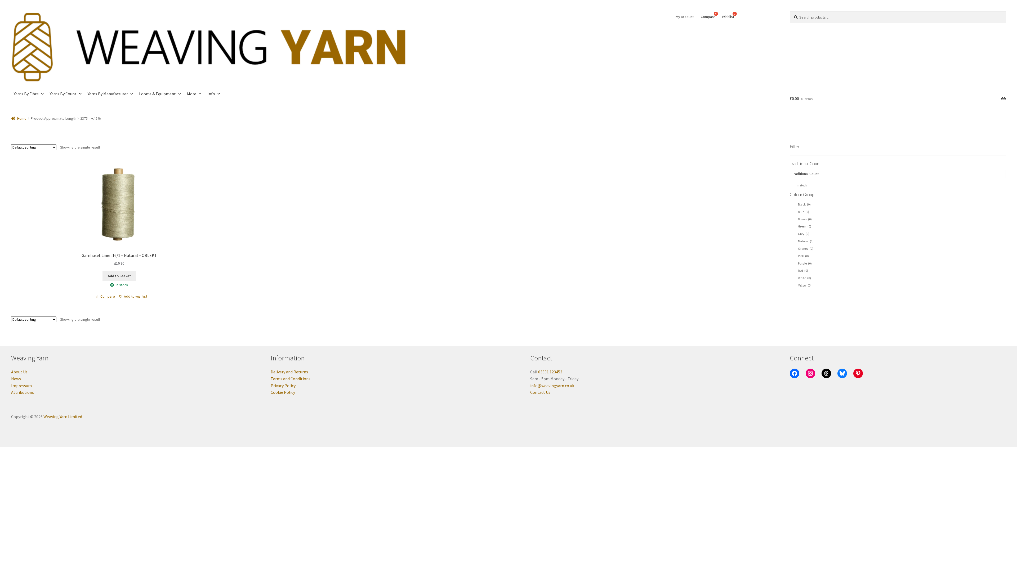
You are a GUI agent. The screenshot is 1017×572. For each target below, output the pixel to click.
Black (804, 204)
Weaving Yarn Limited (62, 416)
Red (803, 270)
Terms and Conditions (290, 378)
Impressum (21, 385)
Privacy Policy (283, 385)
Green (804, 226)
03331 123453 (550, 371)
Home (21, 118)
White (804, 278)
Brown (805, 219)
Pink (803, 256)
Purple (805, 263)
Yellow (804, 285)
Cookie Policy (283, 392)
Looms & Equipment (157, 93)
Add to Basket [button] (119, 276)
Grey (803, 234)
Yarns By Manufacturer (108, 93)
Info (211, 93)
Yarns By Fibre (26, 93)
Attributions (22, 392)
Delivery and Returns (289, 371)
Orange (805, 249)
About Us (19, 371)
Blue (803, 212)
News (16, 378)
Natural (806, 241)
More (191, 93)
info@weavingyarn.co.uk (552, 385)
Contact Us (540, 392)
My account (685, 16)
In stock (802, 185)
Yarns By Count (63, 93)
